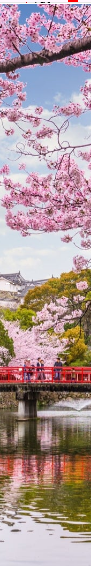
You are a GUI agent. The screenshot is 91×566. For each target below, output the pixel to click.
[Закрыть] (90, 1)
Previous (1, 285)
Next (90, 285)
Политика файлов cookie (29, 1)
